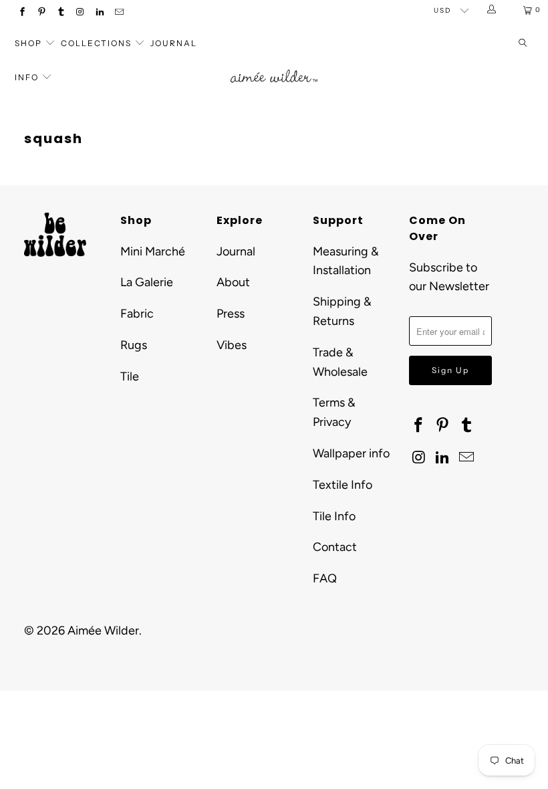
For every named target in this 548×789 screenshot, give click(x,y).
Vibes (232, 345)
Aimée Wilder (103, 630)
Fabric (137, 313)
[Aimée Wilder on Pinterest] (41, 13)
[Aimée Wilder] (273, 66)
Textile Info (342, 484)
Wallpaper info (351, 453)
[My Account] (492, 10)
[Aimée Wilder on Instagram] (80, 13)
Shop (28, 43)
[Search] (522, 44)
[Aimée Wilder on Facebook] (22, 13)
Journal (173, 43)
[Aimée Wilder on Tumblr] (60, 13)
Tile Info (334, 516)
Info (27, 77)
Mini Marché (152, 251)
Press (231, 313)
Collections (97, 43)
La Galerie (146, 282)
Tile (129, 376)
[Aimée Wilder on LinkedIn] (99, 13)
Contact (335, 547)
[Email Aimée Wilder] (119, 13)
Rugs (133, 345)
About (233, 282)
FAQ (325, 578)
